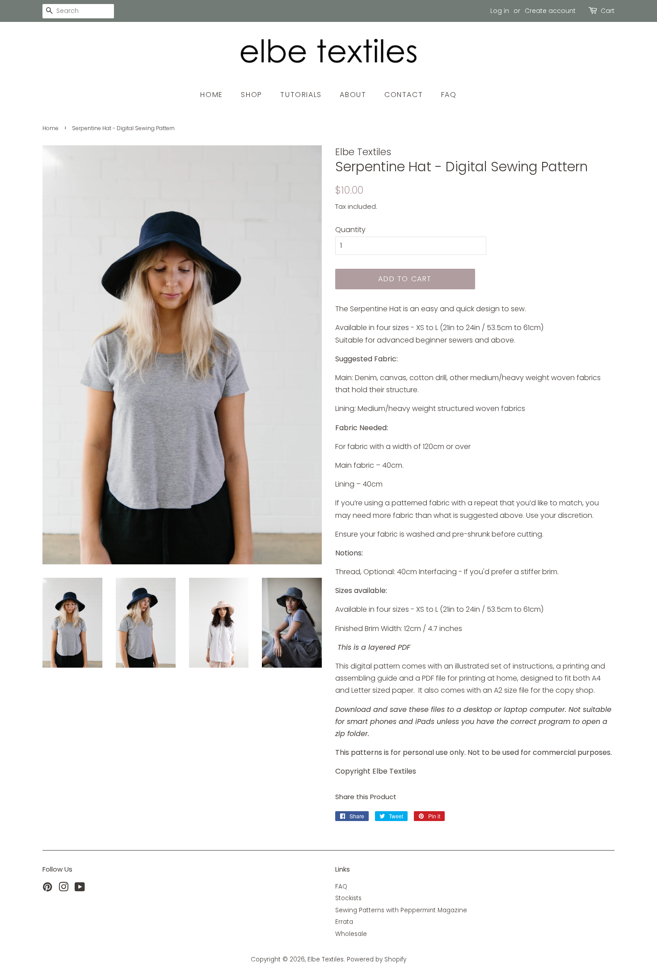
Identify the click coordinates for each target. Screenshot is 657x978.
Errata (344, 922)
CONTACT (403, 94)
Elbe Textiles (325, 959)
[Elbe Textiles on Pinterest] (47, 889)
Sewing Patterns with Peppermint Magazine (401, 910)
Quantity (350, 229)
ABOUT (353, 94)
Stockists (348, 898)
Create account (550, 10)
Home (50, 128)
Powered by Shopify (376, 959)
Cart (608, 10)
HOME (211, 94)
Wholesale (351, 934)
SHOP (251, 94)
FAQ (449, 94)
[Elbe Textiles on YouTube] (80, 889)
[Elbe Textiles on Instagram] (63, 889)
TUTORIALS (300, 94)
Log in (499, 10)
